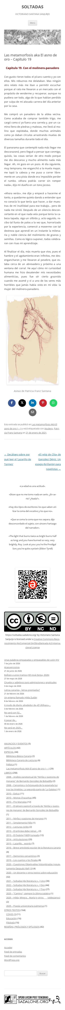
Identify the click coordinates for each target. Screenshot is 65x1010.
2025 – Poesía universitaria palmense (25, 906)
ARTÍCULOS (10, 747)
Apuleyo (48, 428)
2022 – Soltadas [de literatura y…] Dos (25, 885)
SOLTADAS (32, 7)
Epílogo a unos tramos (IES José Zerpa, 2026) (26, 675)
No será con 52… (12, 712)
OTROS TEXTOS (12, 910)
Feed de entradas (13, 951)
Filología (10, 922)
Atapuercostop (12, 667)
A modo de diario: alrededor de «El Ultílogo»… (27, 705)
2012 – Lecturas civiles (17, 826)
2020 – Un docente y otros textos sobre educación (32, 872)
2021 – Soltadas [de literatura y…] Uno (25, 881)
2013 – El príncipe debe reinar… (22, 831)
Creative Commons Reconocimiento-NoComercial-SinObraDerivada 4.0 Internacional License (32, 643)
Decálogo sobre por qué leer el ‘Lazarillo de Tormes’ (17, 459)
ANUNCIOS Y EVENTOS (16, 743)
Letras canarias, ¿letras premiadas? (22, 690)
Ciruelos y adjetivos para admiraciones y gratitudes (30, 682)
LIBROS (8, 772)
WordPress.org (11, 960)
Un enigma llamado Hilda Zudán (20, 697)
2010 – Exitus (13, 793)
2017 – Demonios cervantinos (21, 856)
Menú (32, 23)
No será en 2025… (13, 727)
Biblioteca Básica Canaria (19, 756)
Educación (11, 918)
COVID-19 (11, 914)
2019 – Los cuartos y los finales (22, 860)
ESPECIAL (9, 752)
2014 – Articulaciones (17, 839)
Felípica (10, 764)
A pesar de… (10, 720)
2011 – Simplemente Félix (19, 822)
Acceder (8, 947)
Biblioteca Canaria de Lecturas (21, 760)
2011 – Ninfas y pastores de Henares (25, 818)
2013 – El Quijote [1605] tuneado (22, 835)
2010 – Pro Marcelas (16, 801)
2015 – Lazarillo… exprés (18, 843)
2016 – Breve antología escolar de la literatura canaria (33, 847)
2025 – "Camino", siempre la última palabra (28, 893)
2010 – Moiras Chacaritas (19, 797)
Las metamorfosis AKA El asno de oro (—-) (27, 768)
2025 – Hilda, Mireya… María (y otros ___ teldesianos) (33, 897)
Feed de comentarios (15, 955)
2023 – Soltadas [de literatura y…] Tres (25, 889)
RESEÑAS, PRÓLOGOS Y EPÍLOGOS (22, 926)
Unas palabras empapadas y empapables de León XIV (31, 659)
